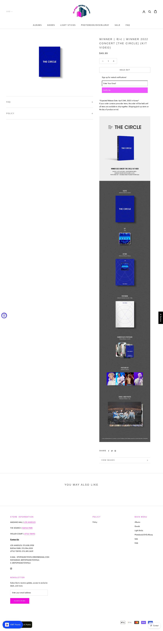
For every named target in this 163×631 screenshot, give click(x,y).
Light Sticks (68, 25)
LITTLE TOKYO (29, 533)
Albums (37, 25)
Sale (117, 25)
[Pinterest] (115, 451)
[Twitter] (112, 451)
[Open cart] (155, 11)
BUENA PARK (27, 528)
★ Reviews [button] (161, 318)
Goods (51, 25)
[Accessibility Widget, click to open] (4, 315)
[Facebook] (108, 451)
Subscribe (20, 601)
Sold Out (125, 70)
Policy (10, 113)
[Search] (149, 11)
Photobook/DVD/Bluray (95, 25)
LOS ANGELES (30, 522)
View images (108, 460)
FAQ (128, 25)
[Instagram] (11, 568)
